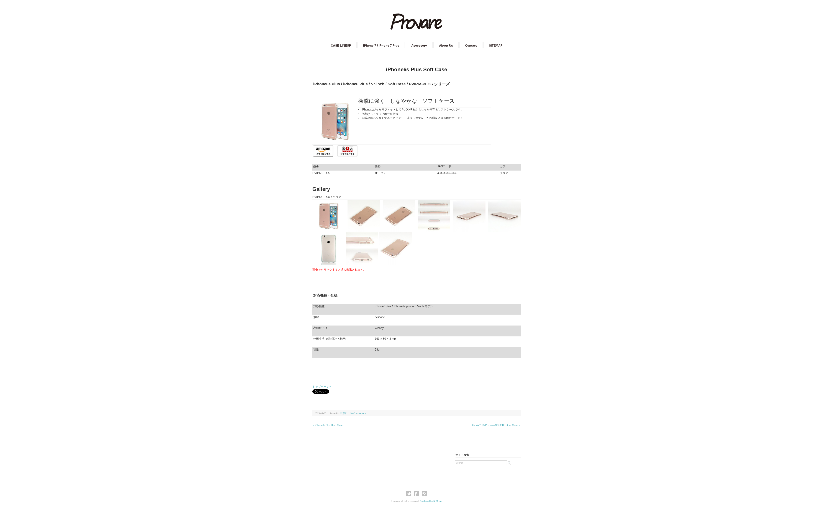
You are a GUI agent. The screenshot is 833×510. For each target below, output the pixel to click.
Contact (471, 45)
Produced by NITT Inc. (431, 501)
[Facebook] (417, 493)
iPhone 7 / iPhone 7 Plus (381, 45)
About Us (446, 45)
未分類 (343, 413)
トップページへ (322, 386)
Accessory (419, 45)
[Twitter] (409, 493)
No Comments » (358, 413)
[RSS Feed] (424, 493)
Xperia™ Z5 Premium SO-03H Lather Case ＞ (496, 425)
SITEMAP (495, 45)
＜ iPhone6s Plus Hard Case (327, 425)
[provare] (417, 17)
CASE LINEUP (341, 45)
